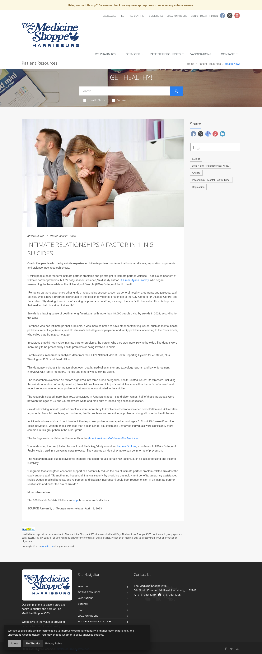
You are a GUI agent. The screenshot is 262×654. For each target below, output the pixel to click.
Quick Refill (156, 15)
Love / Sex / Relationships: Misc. (210, 165)
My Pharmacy (105, 54)
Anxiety (196, 172)
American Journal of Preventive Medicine (113, 438)
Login (214, 15)
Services (133, 54)
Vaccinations (200, 54)
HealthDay (47, 546)
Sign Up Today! (199, 15)
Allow (14, 643)
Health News (97, 100)
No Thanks (33, 643)
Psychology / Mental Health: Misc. (211, 180)
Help (122, 15)
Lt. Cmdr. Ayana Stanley (134, 280)
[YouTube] (237, 649)
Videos (121, 100)
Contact (228, 54)
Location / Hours (177, 15)
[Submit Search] (176, 91)
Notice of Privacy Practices (94, 621)
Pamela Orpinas (126, 446)
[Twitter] (231, 649)
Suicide (196, 158)
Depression (198, 187)
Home (190, 64)
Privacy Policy (53, 643)
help (75, 500)
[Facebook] (226, 649)
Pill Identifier (137, 15)
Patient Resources (165, 54)
